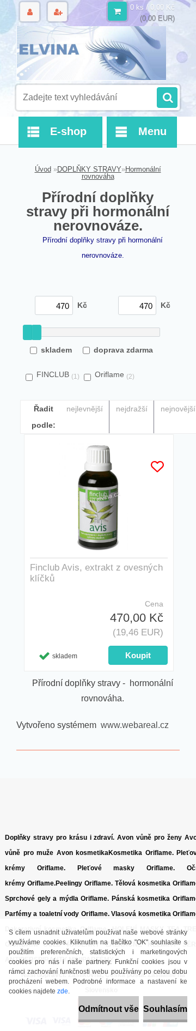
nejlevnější (84, 408)
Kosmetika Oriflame (140, 853)
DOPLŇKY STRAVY (89, 169)
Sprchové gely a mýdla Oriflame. (57, 898)
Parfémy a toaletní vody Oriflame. (57, 914)
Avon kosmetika (83, 853)
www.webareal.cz (135, 725)
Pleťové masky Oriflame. (126, 868)
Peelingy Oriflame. (84, 883)
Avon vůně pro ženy (149, 837)
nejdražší (132, 408)
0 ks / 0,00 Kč (152, 7)
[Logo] (91, 53)
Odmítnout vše (108, 1009)
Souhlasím (165, 1009)
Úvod (43, 169)
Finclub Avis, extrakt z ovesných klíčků (96, 573)
